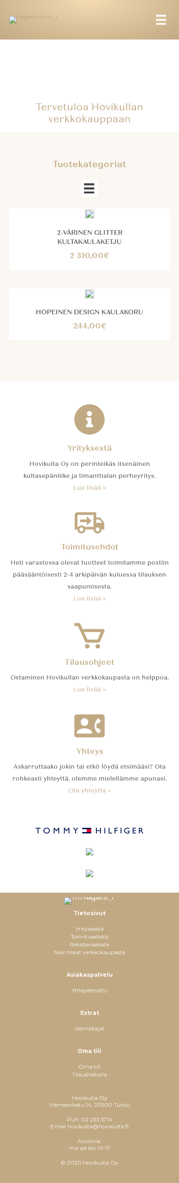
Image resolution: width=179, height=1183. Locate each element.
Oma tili (89, 1066)
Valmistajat (90, 1028)
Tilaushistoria (89, 1074)
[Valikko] (89, 188)
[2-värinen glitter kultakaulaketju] (89, 214)
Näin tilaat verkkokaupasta (89, 952)
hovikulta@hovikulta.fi (98, 1126)
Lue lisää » (89, 488)
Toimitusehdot (90, 936)
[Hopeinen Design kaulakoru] (89, 293)
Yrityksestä (89, 928)
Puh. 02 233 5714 (89, 1119)
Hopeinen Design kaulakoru (89, 312)
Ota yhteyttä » (89, 790)
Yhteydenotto (89, 990)
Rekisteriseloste (89, 944)
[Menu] (161, 19)
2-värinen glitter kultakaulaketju (90, 237)
